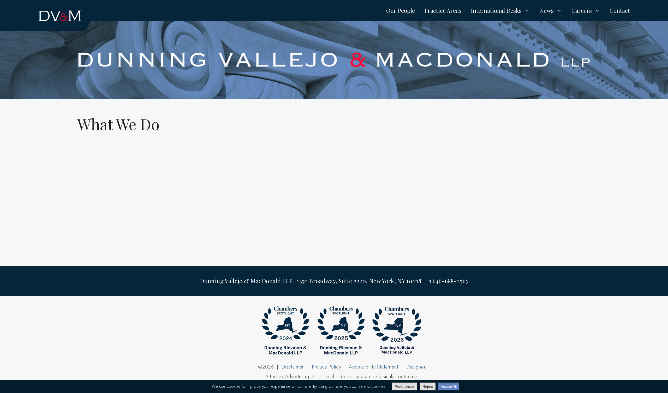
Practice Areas (442, 10)
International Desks (496, 10)
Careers (581, 10)
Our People (400, 10)
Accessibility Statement (373, 366)
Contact (620, 10)
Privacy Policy (326, 366)
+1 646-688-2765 (446, 281)
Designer (416, 366)
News (546, 10)
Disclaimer (293, 366)
